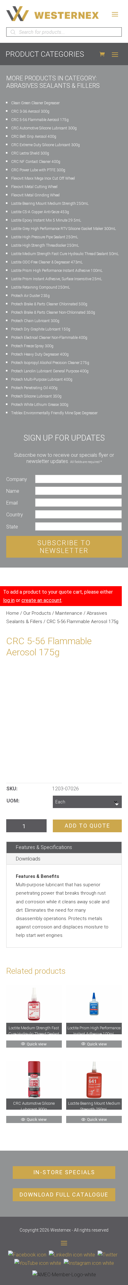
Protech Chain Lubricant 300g (35, 321)
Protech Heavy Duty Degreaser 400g (40, 354)
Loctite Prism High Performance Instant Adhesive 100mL (57, 270)
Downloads (28, 859)
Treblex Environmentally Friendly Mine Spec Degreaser (54, 413)
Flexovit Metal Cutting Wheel (34, 187)
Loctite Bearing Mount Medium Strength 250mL (50, 203)
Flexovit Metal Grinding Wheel (35, 195)
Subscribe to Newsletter (64, 547)
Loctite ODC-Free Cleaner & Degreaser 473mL (47, 262)
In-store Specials (64, 1172)
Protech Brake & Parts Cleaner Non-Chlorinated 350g (53, 312)
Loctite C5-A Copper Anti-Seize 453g (40, 212)
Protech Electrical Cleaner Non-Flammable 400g (49, 337)
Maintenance (68, 613)
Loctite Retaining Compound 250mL (40, 287)
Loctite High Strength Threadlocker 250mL (45, 245)
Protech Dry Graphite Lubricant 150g (40, 329)
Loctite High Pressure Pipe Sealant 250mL (44, 237)
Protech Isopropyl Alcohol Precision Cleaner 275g (50, 363)
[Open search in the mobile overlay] (64, 32)
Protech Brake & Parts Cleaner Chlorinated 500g (49, 304)
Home (12, 613)
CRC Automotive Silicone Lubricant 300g (44, 128)
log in (9, 600)
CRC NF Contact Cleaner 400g (35, 162)
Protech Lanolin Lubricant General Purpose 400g (50, 371)
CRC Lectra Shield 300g (30, 153)
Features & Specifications (44, 847)
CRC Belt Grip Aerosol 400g (33, 136)
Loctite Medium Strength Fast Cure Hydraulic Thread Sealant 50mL (65, 254)
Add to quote (87, 825)
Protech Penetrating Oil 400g (34, 388)
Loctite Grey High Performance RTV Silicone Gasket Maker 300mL (63, 229)
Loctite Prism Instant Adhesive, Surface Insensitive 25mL (56, 279)
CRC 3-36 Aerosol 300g (30, 111)
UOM (12, 801)
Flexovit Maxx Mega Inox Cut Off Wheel (43, 178)
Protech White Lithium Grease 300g (39, 404)
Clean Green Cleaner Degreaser (35, 103)
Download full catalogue (64, 1194)
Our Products (37, 613)
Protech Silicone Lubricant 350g (36, 396)
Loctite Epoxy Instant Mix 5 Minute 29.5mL (46, 220)
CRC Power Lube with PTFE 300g (38, 170)
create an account (41, 600)
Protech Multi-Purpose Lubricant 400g (41, 379)
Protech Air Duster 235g (30, 296)
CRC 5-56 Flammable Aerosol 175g (40, 120)
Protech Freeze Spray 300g (32, 346)
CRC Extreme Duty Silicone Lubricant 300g (45, 145)
